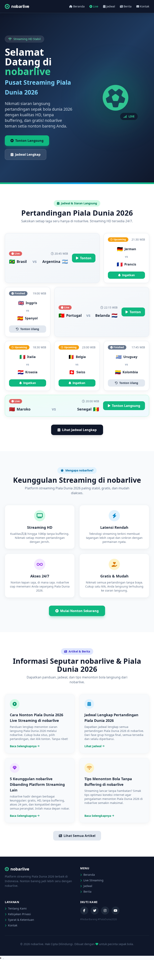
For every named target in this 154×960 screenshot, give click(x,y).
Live (95, 6)
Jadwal (110, 6)
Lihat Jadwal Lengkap (79, 430)
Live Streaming (93, 880)
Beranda (79, 6)
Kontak (144, 6)
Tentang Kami (17, 908)
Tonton (85, 258)
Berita (128, 6)
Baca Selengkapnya (23, 746)
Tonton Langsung (29, 140)
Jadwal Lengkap (28, 154)
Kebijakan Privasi (19, 914)
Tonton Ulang (29, 329)
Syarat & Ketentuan (20, 920)
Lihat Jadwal (92, 746)
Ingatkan (128, 275)
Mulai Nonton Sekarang (79, 611)
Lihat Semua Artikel (79, 835)
